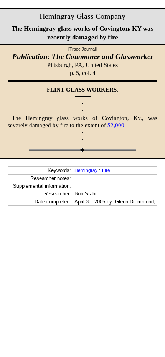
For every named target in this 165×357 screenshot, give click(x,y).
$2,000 (115, 125)
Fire (106, 170)
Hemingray (85, 170)
